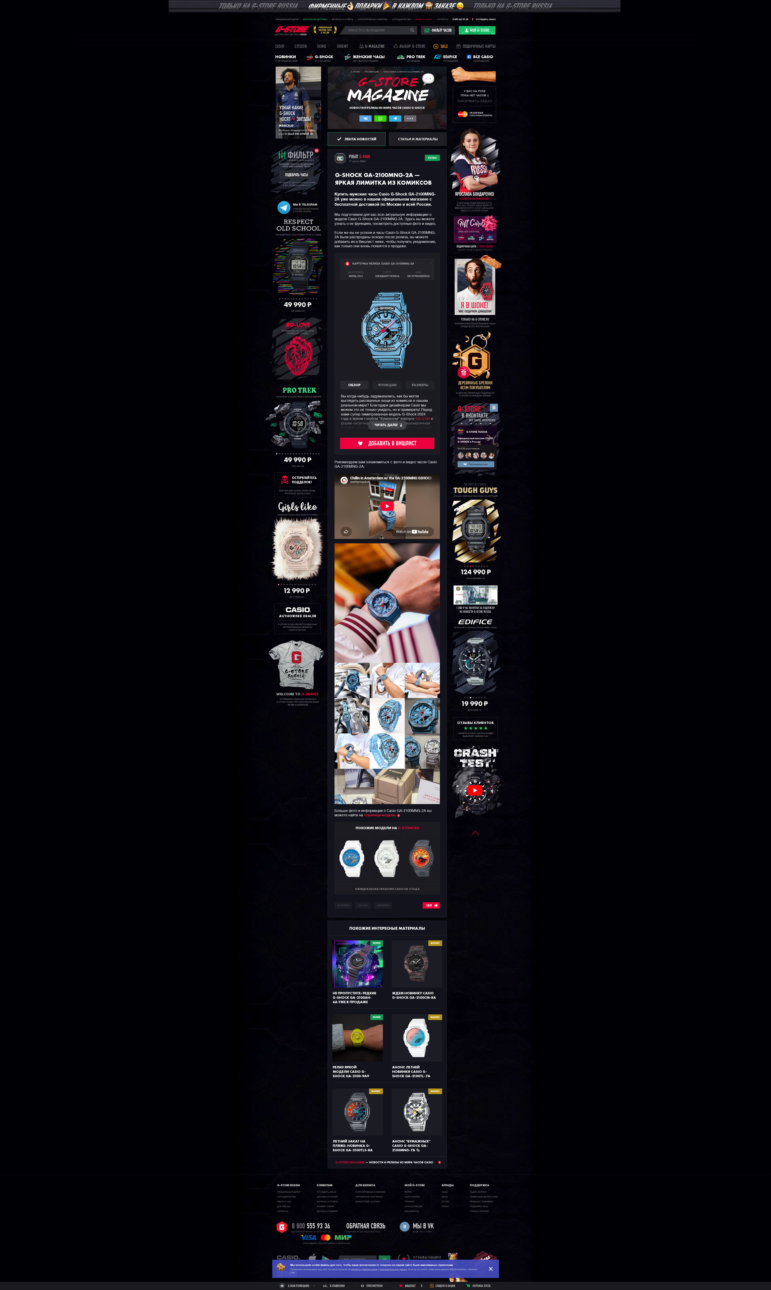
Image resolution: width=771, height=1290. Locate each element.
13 (313, 298)
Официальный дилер (287, 19)
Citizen (300, 47)
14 (316, 298)
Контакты (442, 19)
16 (319, 453)
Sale (444, 47)
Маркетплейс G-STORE (367, 1202)
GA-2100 (422, 419)
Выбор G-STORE (412, 47)
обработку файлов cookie (364, 1269)
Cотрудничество (286, 1197)
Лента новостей (360, 139)
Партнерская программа (369, 1197)
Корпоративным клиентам (373, 19)
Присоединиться (478, 464)
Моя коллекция (414, 1206)
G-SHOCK (343, 905)
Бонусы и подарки (327, 1211)
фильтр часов (442, 31)
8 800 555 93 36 (460, 19)
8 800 (311, 1226)
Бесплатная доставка (315, 19)
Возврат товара (325, 1206)
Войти (408, 1192)
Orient (342, 47)
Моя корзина (412, 1197)
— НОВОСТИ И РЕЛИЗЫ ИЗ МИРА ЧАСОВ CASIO (385, 1162)
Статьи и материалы (418, 139)
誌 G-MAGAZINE (372, 47)
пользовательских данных (393, 1269)
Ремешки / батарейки (481, 1202)
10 (305, 298)
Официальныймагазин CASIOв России (325, 30)
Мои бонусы (412, 1211)
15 (316, 453)
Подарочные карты (479, 47)
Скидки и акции (445, 1286)
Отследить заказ (486, 19)
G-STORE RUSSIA (476, 432)
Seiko (321, 47)
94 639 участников (468, 449)
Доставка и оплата (327, 1197)
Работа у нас (284, 1202)
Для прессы (283, 1206)
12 (310, 298)
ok (384, 1259)
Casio (279, 47)
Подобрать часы (479, 1206)
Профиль (409, 1202)
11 (308, 298)
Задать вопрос (478, 1192)
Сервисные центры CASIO (484, 1197)
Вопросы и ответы (342, 19)
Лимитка (383, 905)
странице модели (379, 815)
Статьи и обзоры (479, 1211)
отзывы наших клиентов (427, 1259)
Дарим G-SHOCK (423, 19)
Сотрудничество (401, 19)
